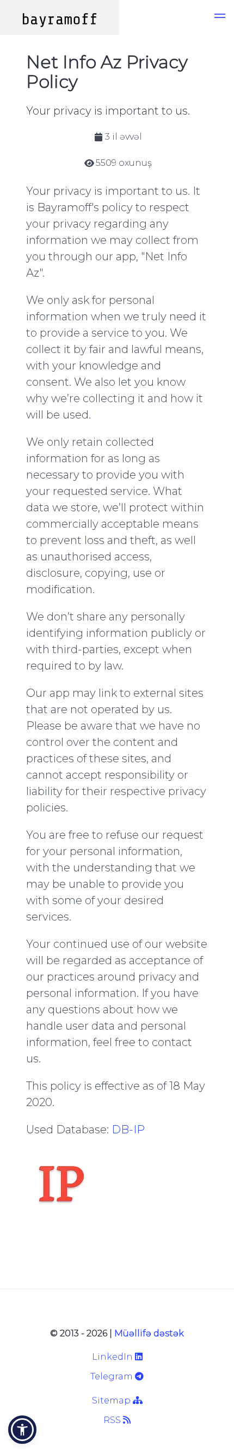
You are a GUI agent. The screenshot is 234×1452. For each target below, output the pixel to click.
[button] (220, 17)
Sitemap (112, 1400)
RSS (113, 1420)
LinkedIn (113, 1357)
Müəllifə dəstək (149, 1333)
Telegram (112, 1376)
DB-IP (128, 1129)
